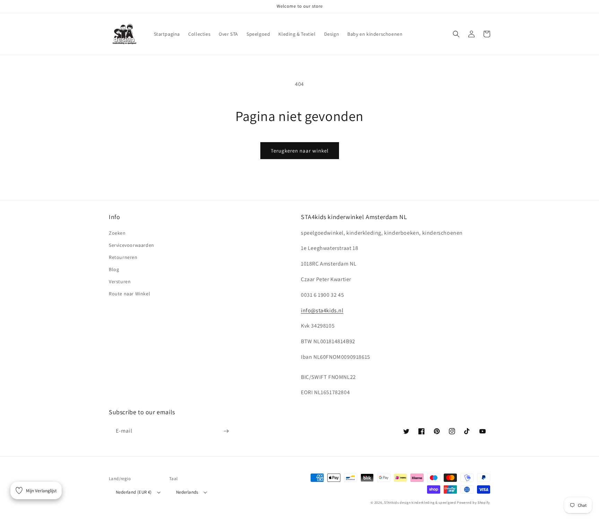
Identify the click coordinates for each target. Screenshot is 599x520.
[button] (456, 34)
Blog (114, 269)
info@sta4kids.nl (322, 310)
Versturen (120, 281)
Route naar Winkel (129, 294)
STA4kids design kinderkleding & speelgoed (420, 502)
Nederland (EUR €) (134, 492)
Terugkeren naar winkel (300, 150)
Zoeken (117, 233)
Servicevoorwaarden (131, 245)
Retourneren (123, 257)
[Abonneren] (226, 431)
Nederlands (187, 492)
